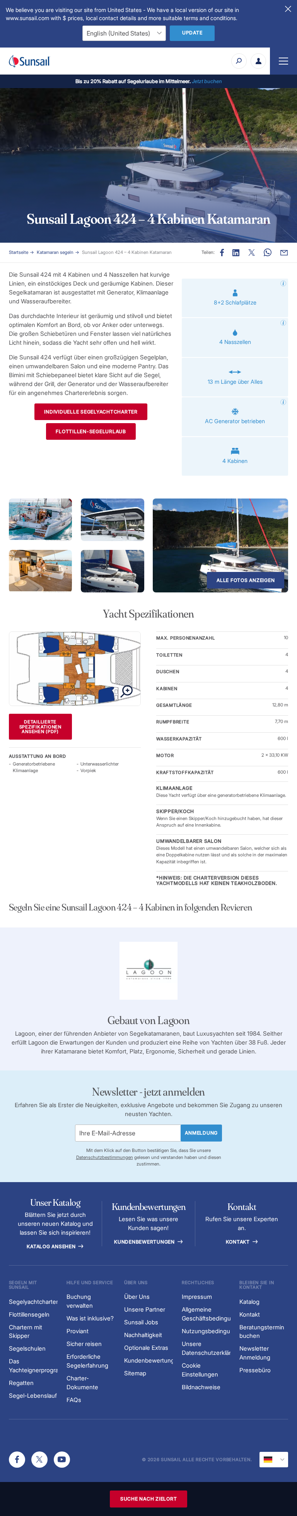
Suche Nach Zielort (148, 1499)
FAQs (74, 1400)
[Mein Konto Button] (258, 61)
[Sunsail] (29, 61)
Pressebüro (255, 1370)
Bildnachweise (201, 1387)
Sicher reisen (84, 1344)
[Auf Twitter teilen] (235, 252)
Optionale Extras (146, 1347)
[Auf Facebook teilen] (222, 252)
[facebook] (17, 1459)
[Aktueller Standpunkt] (273, 1459)
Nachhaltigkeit (143, 1335)
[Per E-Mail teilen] (284, 252)
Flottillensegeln (29, 1314)
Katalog (249, 1301)
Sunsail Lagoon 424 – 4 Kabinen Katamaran (127, 252)
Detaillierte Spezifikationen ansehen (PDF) (40, 726)
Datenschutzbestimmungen (104, 1157)
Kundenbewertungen (145, 1242)
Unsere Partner (144, 1309)
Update (192, 33)
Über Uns (137, 1296)
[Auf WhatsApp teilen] (267, 252)
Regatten (21, 1383)
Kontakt (238, 1242)
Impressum (197, 1296)
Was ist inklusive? (90, 1318)
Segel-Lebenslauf (33, 1395)
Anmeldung (201, 1133)
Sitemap (135, 1373)
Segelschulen (27, 1348)
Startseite (18, 252)
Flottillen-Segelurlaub (91, 431)
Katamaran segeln (55, 252)
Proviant (78, 1331)
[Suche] (239, 61)
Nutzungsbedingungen (213, 1331)
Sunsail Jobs (141, 1322)
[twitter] (39, 1459)
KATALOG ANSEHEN (52, 1246)
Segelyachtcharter (33, 1301)
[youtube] (62, 1459)
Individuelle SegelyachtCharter (91, 412)
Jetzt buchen (207, 81)
